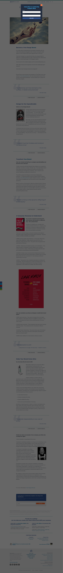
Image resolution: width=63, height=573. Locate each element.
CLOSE (41, 5)
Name (23, 10)
